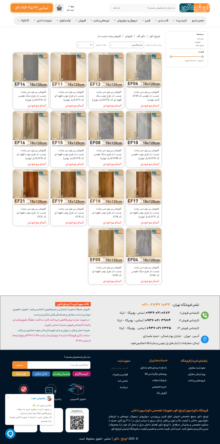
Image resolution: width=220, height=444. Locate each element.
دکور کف (200, 38)
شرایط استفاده (159, 380)
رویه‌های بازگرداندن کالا (156, 374)
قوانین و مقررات (120, 374)
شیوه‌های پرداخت (196, 381)
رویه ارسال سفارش (196, 374)
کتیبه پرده (181, 20)
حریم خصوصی (159, 387)
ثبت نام (70, 10)
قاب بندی (163, 20)
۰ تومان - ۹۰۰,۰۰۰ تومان (194, 60)
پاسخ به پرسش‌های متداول (153, 368)
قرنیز (147, 20)
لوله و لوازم (65, 20)
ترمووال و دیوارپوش (127, 20)
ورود (72, 6)
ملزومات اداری (44, 20)
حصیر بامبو (198, 20)
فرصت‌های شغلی (119, 368)
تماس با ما (123, 381)
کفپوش (82, 20)
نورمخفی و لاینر (101, 20)
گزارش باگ (161, 393)
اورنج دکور (200, 45)
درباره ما (124, 387)
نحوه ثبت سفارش (196, 368)
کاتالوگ (25, 20)
